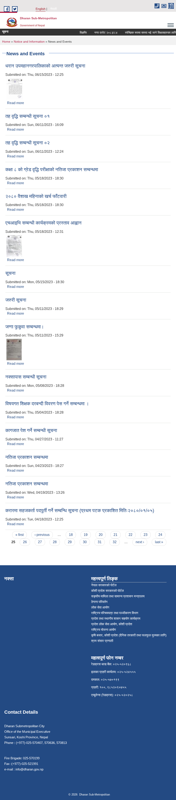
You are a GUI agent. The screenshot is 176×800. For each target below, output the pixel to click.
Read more (15, 103)
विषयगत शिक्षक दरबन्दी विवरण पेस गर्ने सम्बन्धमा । (47, 403)
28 (55, 542)
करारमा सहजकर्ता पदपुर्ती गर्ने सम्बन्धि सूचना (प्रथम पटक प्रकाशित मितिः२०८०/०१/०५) (79, 510)
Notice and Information (29, 41)
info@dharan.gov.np (29, 769)
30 (85, 542)
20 (101, 535)
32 (115, 542)
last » (159, 542)
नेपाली (53, 8)
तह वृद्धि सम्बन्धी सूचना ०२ (27, 142)
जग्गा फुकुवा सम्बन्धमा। (24, 326)
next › (140, 542)
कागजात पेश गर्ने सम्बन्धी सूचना (31, 430)
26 (25, 542)
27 (40, 542)
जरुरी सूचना (15, 300)
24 (160, 535)
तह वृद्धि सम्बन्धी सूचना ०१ (27, 116)
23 (145, 535)
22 (130, 535)
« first (19, 535)
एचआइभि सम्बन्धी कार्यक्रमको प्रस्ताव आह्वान (43, 223)
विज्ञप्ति (78, 32)
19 (86, 535)
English (41, 8)
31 (100, 542)
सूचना (10, 273)
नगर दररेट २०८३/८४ (101, 32)
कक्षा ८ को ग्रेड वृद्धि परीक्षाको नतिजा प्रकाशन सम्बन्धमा (51, 169)
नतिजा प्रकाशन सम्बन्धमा (26, 457)
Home (6, 41)
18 (71, 535)
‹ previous (42, 535)
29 (70, 542)
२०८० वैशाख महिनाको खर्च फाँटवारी (36, 196)
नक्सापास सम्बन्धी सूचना (25, 377)
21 (115, 535)
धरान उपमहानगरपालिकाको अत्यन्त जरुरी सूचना (45, 66)
